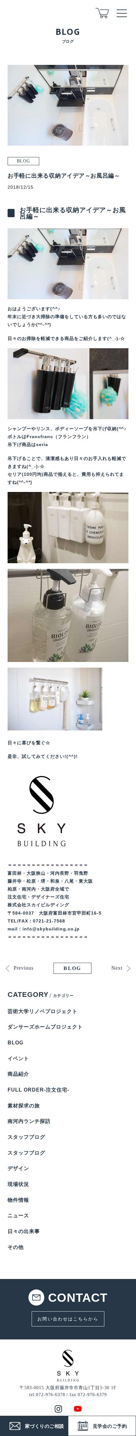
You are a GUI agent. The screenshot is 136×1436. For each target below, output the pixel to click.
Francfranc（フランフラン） (59, 436)
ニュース (18, 1215)
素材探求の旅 (24, 1105)
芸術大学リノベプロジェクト (42, 1011)
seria (42, 444)
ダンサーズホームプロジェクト (45, 1027)
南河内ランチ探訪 (29, 1121)
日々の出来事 (24, 1231)
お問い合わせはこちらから (67, 1318)
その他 (16, 1247)
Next (116, 968)
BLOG (72, 968)
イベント (18, 1058)
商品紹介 (18, 1074)
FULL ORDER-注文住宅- (38, 1090)
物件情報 (18, 1200)
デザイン (18, 1168)
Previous (24, 968)
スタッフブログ (26, 1137)
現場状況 (18, 1184)
